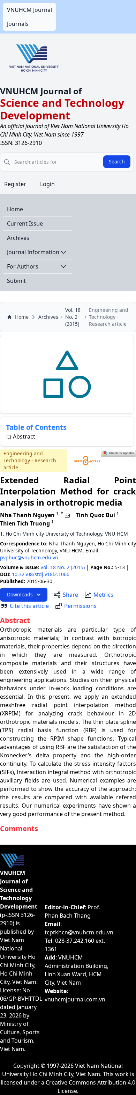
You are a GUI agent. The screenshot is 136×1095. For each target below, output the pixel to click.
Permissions (80, 606)
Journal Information (33, 252)
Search (117, 161)
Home (15, 209)
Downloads (20, 594)
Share (70, 594)
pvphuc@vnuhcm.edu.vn (29, 557)
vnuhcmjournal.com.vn (75, 999)
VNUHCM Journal (29, 10)
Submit (16, 281)
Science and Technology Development (62, 109)
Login (47, 184)
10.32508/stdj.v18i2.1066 (40, 574)
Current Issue (25, 223)
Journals (18, 24)
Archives (18, 238)
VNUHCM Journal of (41, 91)
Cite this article (29, 606)
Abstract (24, 436)
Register (15, 184)
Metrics (103, 594)
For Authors (22, 266)
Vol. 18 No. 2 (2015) (73, 317)
